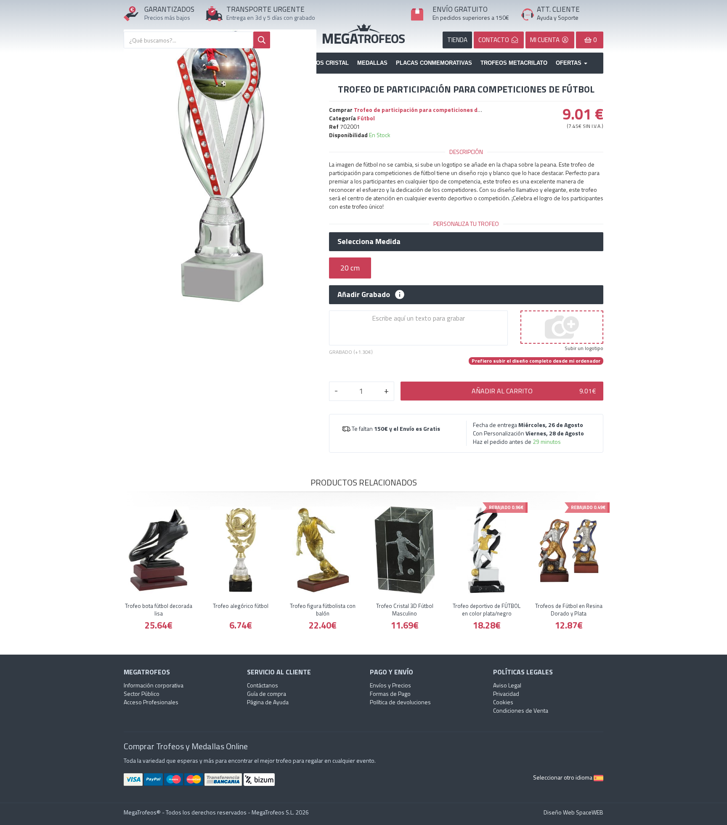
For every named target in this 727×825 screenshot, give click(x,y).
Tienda (457, 40)
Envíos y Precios (390, 685)
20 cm (350, 267)
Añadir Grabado (363, 294)
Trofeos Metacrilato (513, 63)
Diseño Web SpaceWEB (573, 812)
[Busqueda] (261, 40)
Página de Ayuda (268, 702)
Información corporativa (153, 685)
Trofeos (364, 34)
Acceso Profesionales (151, 702)
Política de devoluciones (400, 702)
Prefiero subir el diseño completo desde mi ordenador (536, 361)
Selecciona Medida (369, 241)
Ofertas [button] (569, 63)
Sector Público (141, 693)
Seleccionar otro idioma (563, 777)
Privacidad (506, 693)
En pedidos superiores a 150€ (470, 17)
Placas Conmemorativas (434, 63)
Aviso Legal (507, 685)
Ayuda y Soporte (557, 17)
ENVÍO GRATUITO (460, 9)
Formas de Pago (390, 693)
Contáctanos (262, 685)
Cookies (503, 702)
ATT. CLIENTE (558, 9)
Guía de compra (266, 693)
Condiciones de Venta (520, 710)
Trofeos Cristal (323, 63)
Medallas (372, 63)
